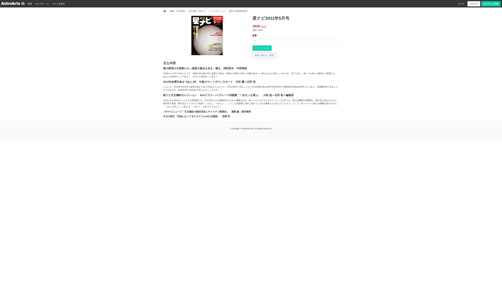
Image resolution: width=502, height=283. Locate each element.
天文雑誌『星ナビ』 (198, 11)
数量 (255, 35)
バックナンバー (218, 11)
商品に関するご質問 (264, 55)
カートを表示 (58, 4)
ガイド (461, 4)
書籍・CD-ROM (177, 11)
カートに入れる (262, 48)
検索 (30, 4)
